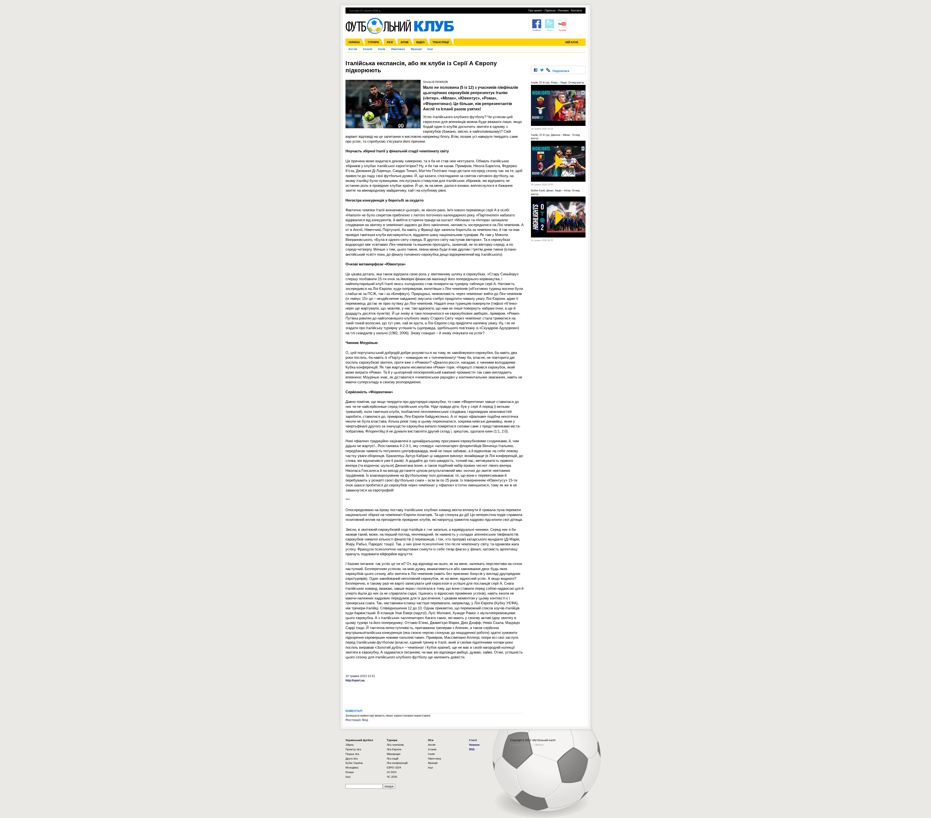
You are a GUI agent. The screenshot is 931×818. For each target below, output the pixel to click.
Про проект (535, 10)
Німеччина (398, 49)
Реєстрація (353, 720)
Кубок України (354, 762)
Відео (420, 42)
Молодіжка (351, 767)
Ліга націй (392, 758)
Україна (354, 42)
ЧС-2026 (392, 776)
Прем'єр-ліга (353, 749)
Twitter (549, 25)
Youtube (562, 25)
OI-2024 (391, 772)
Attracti (539, 744)
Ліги (390, 42)
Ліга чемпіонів (395, 744)
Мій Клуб (571, 42)
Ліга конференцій (397, 762)
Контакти (576, 10)
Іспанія (367, 49)
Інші (430, 49)
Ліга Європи (394, 749)
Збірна (349, 744)
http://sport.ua (355, 680)
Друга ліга (351, 758)
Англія (352, 49)
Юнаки (349, 772)
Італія (381, 49)
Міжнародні (393, 754)
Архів (405, 42)
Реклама (563, 10)
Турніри (373, 42)
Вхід (365, 720)
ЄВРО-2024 (394, 767)
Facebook (536, 25)
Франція (416, 49)
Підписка (550, 10)
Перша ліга (352, 754)
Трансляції (441, 42)
